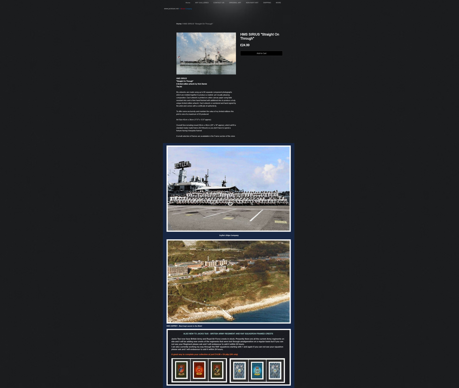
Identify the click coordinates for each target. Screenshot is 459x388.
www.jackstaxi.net (171, 8)
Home (178, 24)
